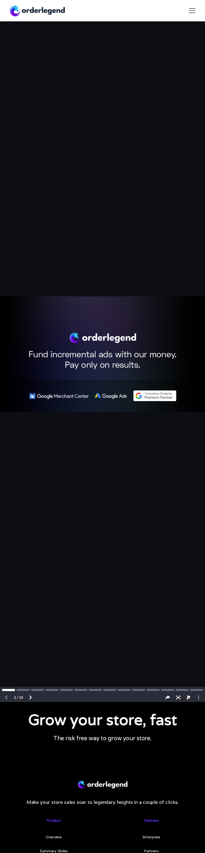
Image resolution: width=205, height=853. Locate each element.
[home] (37, 10)
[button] (191, 10)
